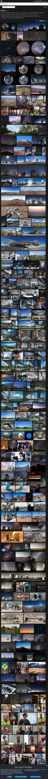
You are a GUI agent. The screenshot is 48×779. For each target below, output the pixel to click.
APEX (17, 12)
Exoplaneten (41, 12)
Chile (20, 12)
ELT (29, 12)
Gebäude (17, 16)
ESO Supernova (34, 12)
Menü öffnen (5, 4)
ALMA (14, 12)
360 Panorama (9, 12)
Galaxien (8, 14)
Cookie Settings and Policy (35, 776)
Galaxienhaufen (14, 14)
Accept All (9, 776)
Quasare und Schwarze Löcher (26, 16)
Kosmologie (24, 12)
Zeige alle (3, 12)
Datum (46, 20)
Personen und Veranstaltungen (7, 16)
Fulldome (3, 14)
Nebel (31, 14)
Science (36, 1)
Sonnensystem (37, 16)
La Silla (27, 14)
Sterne (9, 17)
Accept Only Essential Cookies (21, 776)
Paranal (35, 14)
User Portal (40, 1)
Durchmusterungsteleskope (18, 17)
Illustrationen (22, 14)
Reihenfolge (42, 20)
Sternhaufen (3, 17)
